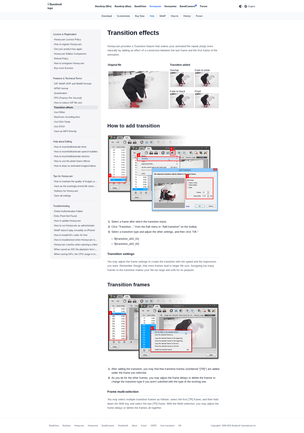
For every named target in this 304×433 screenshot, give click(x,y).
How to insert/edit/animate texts (70, 146)
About (134, 425)
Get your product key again (68, 49)
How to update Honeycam (67, 220)
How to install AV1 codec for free (70, 235)
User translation (167, 425)
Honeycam (155, 6)
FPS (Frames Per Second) (68, 98)
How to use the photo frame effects (72, 161)
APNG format (61, 88)
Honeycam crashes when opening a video (75, 244)
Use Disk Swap (62, 121)
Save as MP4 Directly (65, 131)
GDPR (153, 425)
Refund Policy (61, 58)
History (187, 16)
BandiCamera (188, 6)
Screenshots (123, 16)
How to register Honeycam (68, 44)
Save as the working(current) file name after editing (76, 186)
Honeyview (170, 6)
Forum (203, 6)
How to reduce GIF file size (68, 102)
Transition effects (63, 107)
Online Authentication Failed (68, 211)
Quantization (60, 93)
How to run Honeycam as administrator (74, 225)
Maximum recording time (67, 117)
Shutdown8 (123, 425)
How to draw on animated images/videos (75, 165)
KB (179, 425)
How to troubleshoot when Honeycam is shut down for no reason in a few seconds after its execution (76, 239)
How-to (174, 16)
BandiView (140, 6)
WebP (162, 16)
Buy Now (140, 16)
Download (106, 16)
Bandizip (66, 425)
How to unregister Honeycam (69, 63)
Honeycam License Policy (67, 39)
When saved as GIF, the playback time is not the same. (76, 249)
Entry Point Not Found (65, 216)
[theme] (240, 6)
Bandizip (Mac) (123, 6)
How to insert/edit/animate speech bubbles (76, 151)
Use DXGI (59, 126)
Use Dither (59, 112)
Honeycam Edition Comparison (70, 53)
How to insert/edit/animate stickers (72, 156)
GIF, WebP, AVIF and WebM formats (73, 83)
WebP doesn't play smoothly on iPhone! (74, 230)
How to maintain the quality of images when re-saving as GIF (76, 181)
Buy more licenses (63, 68)
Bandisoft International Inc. (244, 425)
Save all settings (62, 195)
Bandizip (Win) (103, 6)
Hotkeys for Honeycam (66, 191)
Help (152, 16)
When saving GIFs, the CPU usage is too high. (76, 254)
